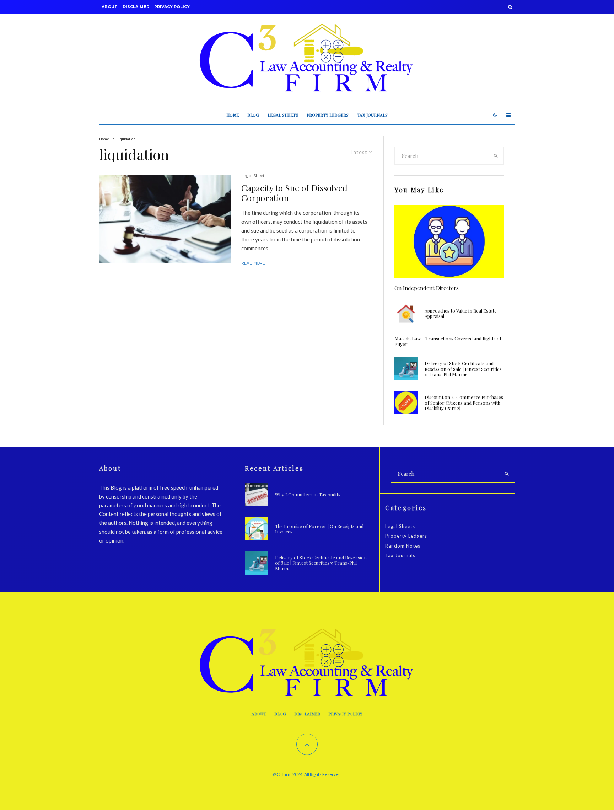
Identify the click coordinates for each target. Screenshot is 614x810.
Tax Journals (372, 115)
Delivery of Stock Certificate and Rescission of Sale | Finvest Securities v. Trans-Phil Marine (463, 369)
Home (232, 115)
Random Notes (402, 546)
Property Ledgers (328, 115)
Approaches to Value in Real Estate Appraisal (461, 313)
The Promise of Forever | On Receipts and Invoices (319, 528)
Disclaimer (136, 6)
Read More (253, 263)
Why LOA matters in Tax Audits (307, 494)
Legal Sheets (283, 115)
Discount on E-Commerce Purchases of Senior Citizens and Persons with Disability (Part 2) (464, 402)
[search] (496, 155)
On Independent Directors (426, 288)
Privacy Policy (172, 6)
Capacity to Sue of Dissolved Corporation (294, 193)
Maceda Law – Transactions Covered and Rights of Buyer (447, 341)
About (110, 6)
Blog (253, 115)
